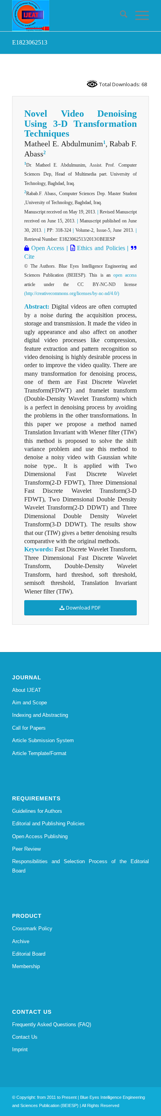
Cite (29, 256)
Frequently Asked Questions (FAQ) (51, 1024)
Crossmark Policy (32, 928)
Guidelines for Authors (37, 811)
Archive (20, 941)
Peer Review (26, 849)
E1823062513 (29, 42)
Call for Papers (29, 728)
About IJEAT (26, 690)
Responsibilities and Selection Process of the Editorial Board (80, 865)
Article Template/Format (39, 753)
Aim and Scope (29, 702)
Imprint (20, 1049)
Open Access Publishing (40, 836)
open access (125, 275)
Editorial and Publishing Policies (48, 823)
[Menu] (138, 15)
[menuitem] (119, 15)
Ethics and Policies (100, 248)
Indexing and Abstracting (40, 715)
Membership (26, 966)
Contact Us (25, 1037)
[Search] (119, 15)
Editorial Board (28, 954)
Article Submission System (43, 740)
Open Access (46, 248)
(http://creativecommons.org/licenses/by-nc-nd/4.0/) (71, 293)
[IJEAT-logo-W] (67, 15)
